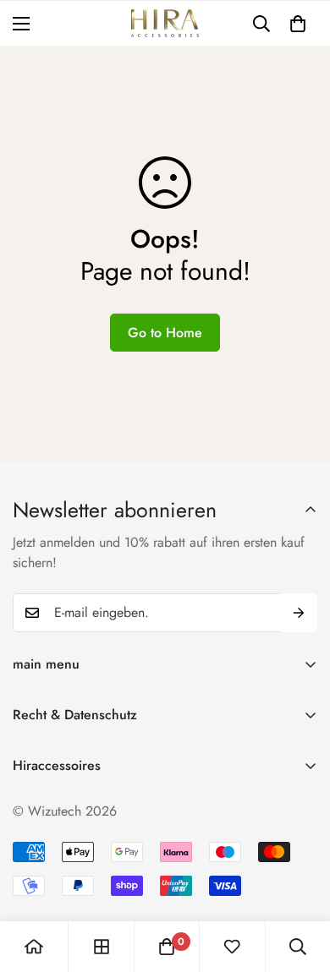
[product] (34, 947)
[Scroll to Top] (299, 882)
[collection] (101, 946)
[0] (297, 23)
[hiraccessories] (165, 23)
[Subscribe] (298, 612)
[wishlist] (231, 946)
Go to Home (165, 332)
